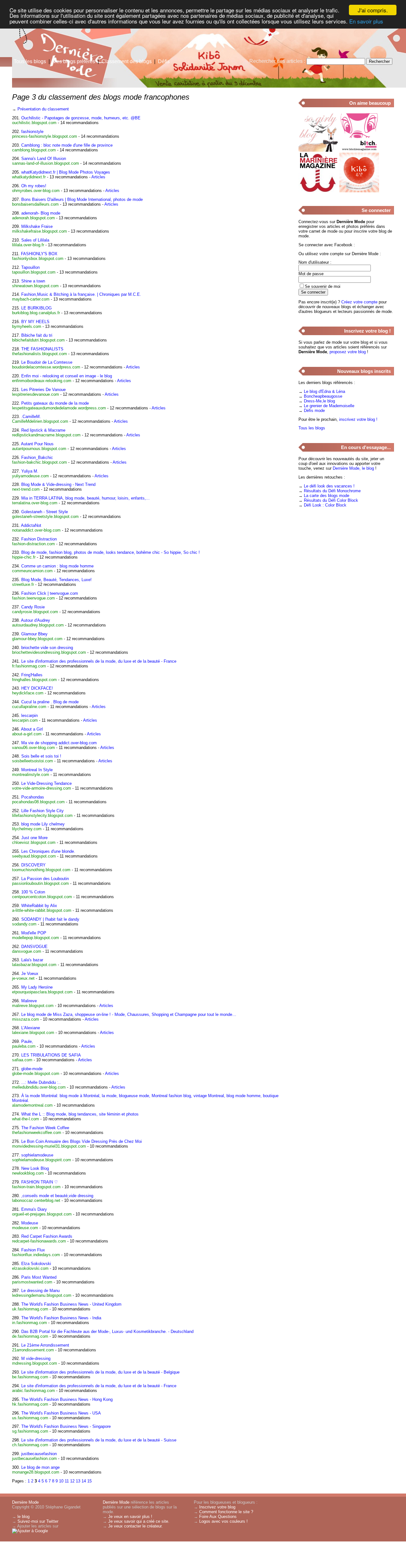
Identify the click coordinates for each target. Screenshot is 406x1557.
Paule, (27, 1041)
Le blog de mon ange (40, 1467)
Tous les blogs (30, 61)
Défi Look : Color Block (325, 505)
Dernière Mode (25, 1502)
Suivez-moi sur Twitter (37, 1521)
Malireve (29, 1000)
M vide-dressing (35, 1358)
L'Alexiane (30, 1027)
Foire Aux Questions (218, 1516)
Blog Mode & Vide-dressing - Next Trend (58, 484)
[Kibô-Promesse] (359, 191)
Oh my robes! (33, 185)
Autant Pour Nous (37, 443)
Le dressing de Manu (40, 1290)
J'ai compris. (373, 10)
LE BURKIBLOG (36, 308)
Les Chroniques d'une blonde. (48, 851)
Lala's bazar (32, 959)
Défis (164, 61)
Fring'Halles (32, 674)
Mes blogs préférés (73, 61)
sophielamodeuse (37, 1155)
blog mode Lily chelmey (43, 824)
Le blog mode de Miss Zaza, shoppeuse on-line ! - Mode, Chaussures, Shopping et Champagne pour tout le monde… (128, 1014)
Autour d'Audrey (35, 620)
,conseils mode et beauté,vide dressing (57, 1195)
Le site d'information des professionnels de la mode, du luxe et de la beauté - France (98, 661)
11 (67, 1481)
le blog (23, 1516)
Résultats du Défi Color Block (331, 500)
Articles (98, 177)
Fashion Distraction (39, 539)
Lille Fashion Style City (42, 810)
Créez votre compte (359, 302)
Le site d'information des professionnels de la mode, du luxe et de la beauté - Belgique (100, 1372)
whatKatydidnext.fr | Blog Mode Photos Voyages (65, 172)
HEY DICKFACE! (37, 688)
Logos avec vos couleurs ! (223, 1521)
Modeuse (29, 1223)
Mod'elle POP (33, 933)
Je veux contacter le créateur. (135, 1526)
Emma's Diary (34, 1209)
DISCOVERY (33, 865)
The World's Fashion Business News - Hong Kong (67, 1399)
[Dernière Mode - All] (279, 49)
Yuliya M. (29, 471)
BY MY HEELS (35, 321)
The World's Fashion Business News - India (61, 1317)
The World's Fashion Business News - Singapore (66, 1426)
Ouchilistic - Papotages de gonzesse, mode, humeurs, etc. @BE (81, 118)
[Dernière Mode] (63, 33)
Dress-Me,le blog (319, 401)
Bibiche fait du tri (36, 335)
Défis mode (314, 410)
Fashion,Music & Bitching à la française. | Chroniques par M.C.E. (81, 294)
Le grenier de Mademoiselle (329, 405)
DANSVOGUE (34, 946)
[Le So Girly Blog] (318, 150)
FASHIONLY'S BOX (39, 253)
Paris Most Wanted (38, 1277)
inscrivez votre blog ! (358, 419)
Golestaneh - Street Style (44, 511)
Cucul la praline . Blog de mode (50, 701)
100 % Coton (33, 892)
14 (84, 1481)
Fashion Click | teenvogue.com (49, 593)
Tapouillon (30, 267)
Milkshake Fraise (37, 226)
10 (61, 1481)
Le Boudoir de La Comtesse (46, 362)
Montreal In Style (37, 769)
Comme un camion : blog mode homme (57, 566)
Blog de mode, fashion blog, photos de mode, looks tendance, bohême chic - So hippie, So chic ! (110, 552)
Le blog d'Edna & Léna (324, 391)
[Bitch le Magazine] (359, 150)
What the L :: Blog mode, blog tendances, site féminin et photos (80, 1114)
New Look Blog (35, 1168)
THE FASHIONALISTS (42, 349)
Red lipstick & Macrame (43, 430)
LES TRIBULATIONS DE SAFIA (51, 1055)
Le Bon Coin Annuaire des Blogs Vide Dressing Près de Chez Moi (81, 1141)
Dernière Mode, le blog (353, 468)
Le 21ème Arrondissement (45, 1345)
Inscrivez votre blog (217, 1507)
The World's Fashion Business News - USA (61, 1413)
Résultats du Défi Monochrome (332, 490)
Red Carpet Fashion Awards (46, 1236)
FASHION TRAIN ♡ (39, 1182)
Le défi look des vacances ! (329, 486)
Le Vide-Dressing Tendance (46, 783)
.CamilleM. (31, 416)
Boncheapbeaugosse (323, 396)
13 (78, 1481)
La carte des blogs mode (326, 495)
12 (72, 1481)
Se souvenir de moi (322, 286)
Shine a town (33, 281)
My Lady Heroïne (37, 987)
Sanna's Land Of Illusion (43, 158)
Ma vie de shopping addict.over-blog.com (59, 742)
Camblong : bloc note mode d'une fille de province (67, 145)
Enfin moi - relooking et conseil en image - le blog (66, 376)
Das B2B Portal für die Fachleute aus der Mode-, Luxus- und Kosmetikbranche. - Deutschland (107, 1331)
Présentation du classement (43, 109)
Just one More (34, 837)
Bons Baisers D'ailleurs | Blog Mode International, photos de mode (82, 199)
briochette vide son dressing (47, 647)
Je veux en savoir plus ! (130, 1516)
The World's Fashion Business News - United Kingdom (71, 1304)
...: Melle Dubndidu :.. (41, 1082)
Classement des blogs (127, 61)
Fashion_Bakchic (37, 457)
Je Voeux (29, 973)
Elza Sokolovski (36, 1263)
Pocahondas (32, 797)
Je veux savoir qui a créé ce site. (138, 1521)
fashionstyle (32, 131)
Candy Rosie (33, 607)
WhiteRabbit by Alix (39, 905)
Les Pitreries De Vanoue (43, 389)
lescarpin (29, 715)
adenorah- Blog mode (40, 213)
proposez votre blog (348, 351)
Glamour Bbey (34, 634)
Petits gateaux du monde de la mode (55, 403)
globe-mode (32, 1068)
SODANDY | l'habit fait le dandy (50, 919)
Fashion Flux (33, 1250)
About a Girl (32, 729)
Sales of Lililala (35, 240)
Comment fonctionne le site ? (226, 1511)
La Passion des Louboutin (45, 878)
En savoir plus (366, 21)
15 (89, 1481)
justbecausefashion (39, 1453)
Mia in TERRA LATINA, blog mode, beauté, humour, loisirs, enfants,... (85, 498)
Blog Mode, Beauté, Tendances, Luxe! (56, 579)
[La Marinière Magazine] (318, 191)
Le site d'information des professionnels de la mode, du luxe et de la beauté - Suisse (98, 1440)
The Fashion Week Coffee (45, 1127)
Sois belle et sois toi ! (41, 756)
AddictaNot (31, 525)
